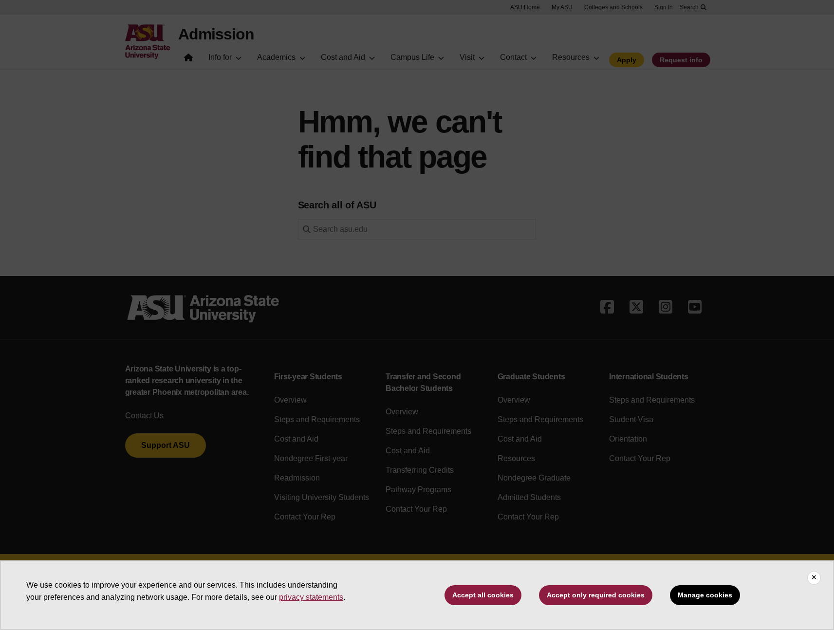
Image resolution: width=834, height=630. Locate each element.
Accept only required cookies (596, 595)
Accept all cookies (483, 595)
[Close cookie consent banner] (814, 578)
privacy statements (311, 597)
